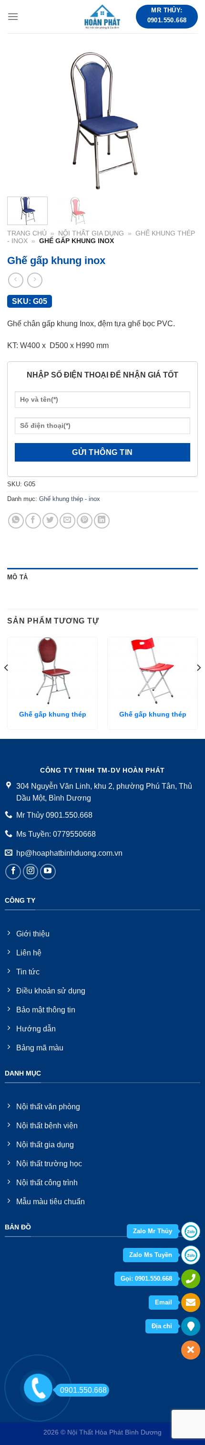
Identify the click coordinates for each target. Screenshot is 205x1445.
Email (163, 1302)
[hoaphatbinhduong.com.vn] (102, 16)
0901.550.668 (83, 1390)
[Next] (182, 121)
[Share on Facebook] (33, 521)
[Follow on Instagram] (31, 871)
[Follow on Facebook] (13, 871)
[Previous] (22, 121)
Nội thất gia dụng (91, 233)
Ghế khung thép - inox (69, 498)
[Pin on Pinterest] (84, 521)
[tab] (102, 577)
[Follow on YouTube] (48, 871)
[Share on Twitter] (50, 521)
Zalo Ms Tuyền (150, 1254)
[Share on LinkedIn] (102, 521)
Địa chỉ (162, 1326)
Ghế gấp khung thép (52, 714)
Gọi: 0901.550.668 (146, 1278)
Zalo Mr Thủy (152, 1231)
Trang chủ (27, 233)
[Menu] (13, 16)
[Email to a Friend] (67, 521)
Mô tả (17, 577)
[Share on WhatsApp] (16, 521)
